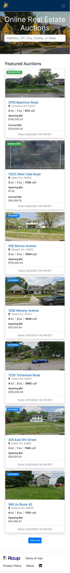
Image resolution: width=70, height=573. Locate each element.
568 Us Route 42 (20, 504)
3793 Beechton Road (23, 102)
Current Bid (15, 125)
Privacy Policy (12, 565)
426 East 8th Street (22, 440)
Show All (35, 540)
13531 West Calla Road (24, 174)
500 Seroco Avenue (22, 246)
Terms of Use (33, 558)
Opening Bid (15, 115)
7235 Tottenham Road (24, 375)
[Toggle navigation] (63, 5)
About (30, 565)
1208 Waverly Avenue (23, 310)
